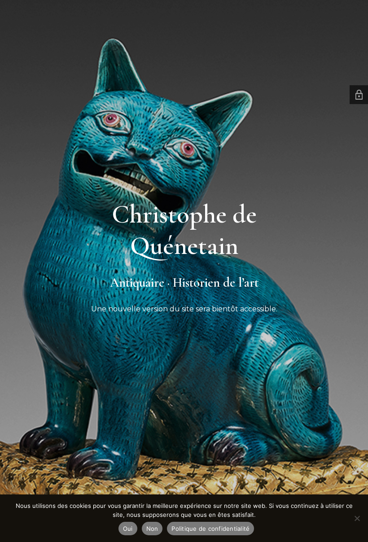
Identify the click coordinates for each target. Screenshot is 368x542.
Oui (128, 528)
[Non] (356, 518)
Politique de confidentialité (210, 528)
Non (152, 528)
